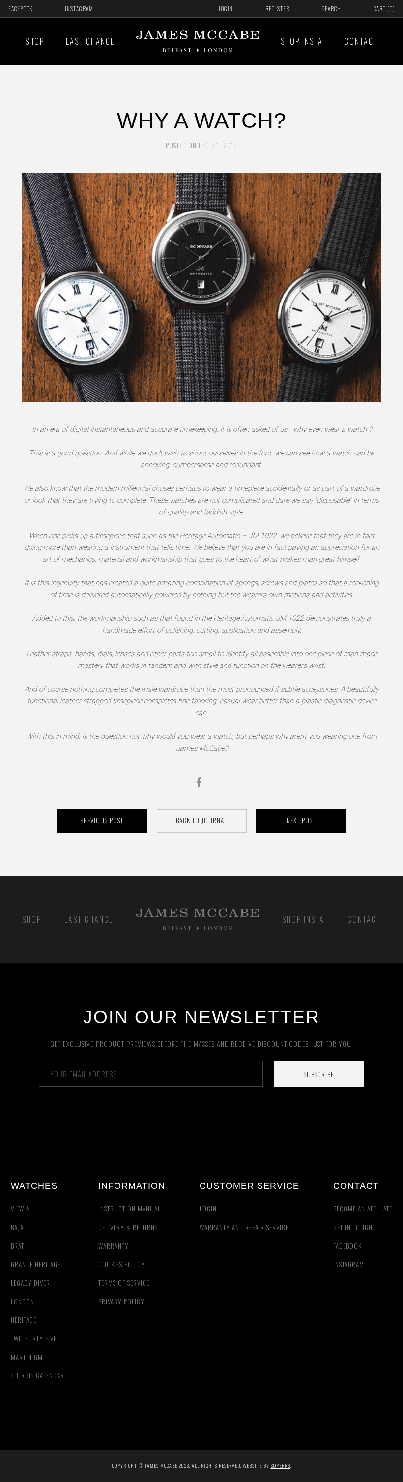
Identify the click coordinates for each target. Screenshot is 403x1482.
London (22, 1301)
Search (331, 9)
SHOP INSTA (302, 41)
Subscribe (319, 1074)
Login (226, 9)
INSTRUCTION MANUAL (129, 1208)
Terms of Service (123, 1283)
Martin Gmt (28, 1357)
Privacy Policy (121, 1301)
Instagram (79, 9)
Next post (301, 820)
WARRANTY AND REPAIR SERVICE (244, 1227)
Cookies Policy (121, 1264)
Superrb (280, 1465)
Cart (384, 9)
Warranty (113, 1246)
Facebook (20, 9)
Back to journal (201, 820)
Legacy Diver (30, 1283)
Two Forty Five (34, 1338)
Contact (361, 41)
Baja (17, 1227)
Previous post (101, 820)
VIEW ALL (23, 1208)
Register (277, 9)
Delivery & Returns (128, 1227)
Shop (34, 41)
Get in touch (353, 1227)
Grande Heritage (35, 1264)
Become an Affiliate (362, 1208)
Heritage (23, 1320)
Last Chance (90, 41)
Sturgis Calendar (37, 1375)
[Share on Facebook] (201, 781)
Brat (17, 1246)
